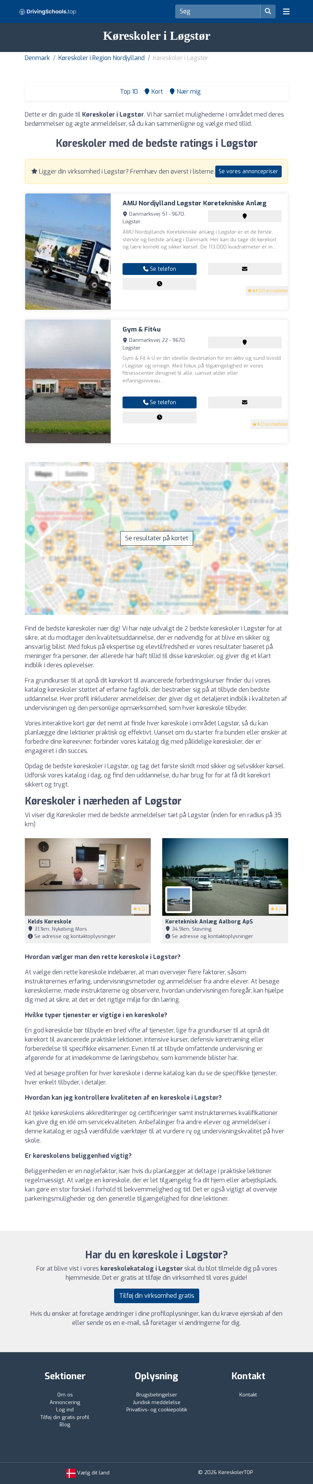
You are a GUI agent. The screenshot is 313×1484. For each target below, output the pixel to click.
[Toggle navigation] (286, 11)
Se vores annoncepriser (248, 171)
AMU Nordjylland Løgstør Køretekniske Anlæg (194, 203)
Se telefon (162, 269)
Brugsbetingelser (156, 1394)
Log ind (65, 1409)
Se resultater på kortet (156, 538)
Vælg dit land (93, 1472)
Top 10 (128, 92)
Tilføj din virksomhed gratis (156, 1296)
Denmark (37, 58)
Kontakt (248, 1394)
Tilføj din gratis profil (64, 1417)
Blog (65, 1424)
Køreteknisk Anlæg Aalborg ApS (209, 921)
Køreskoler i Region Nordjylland (101, 58)
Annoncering (65, 1402)
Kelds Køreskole (49, 921)
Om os (65, 1394)
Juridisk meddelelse (157, 1402)
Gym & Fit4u (142, 329)
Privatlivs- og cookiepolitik (156, 1409)
